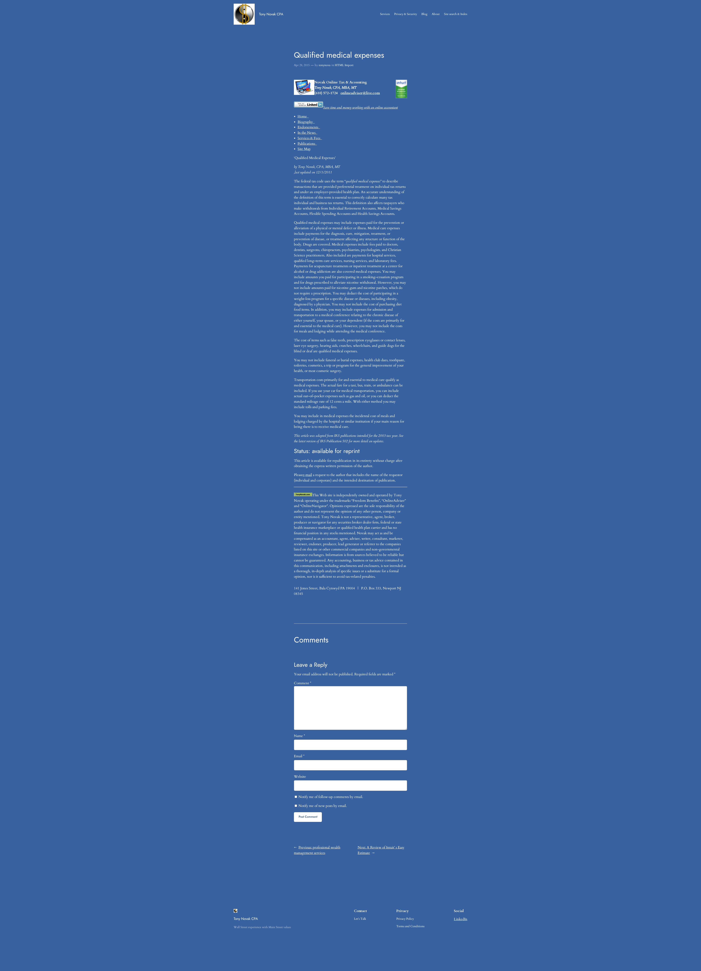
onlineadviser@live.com (360, 93)
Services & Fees (310, 138)
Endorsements (309, 127)
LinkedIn (460, 919)
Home (303, 116)
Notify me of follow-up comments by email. (330, 797)
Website (300, 776)
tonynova (324, 65)
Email (299, 756)
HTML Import (344, 65)
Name (299, 736)
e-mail (307, 475)
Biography (306, 122)
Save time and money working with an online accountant (360, 107)
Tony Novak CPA (271, 14)
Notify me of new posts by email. (322, 805)
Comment (302, 683)
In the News (307, 132)
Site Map (304, 149)
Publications (307, 143)
